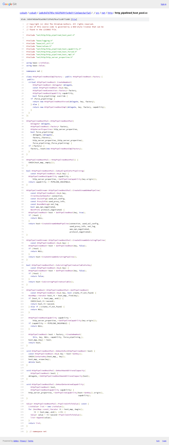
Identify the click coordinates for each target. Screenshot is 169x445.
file (74, 19)
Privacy (23, 441)
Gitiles (15, 441)
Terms (30, 441)
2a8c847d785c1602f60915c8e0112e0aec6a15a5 (65, 12)
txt (157, 441)
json (164, 441)
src (97, 12)
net (103, 12)
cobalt (23, 12)
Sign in (163, 4)
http (110, 12)
